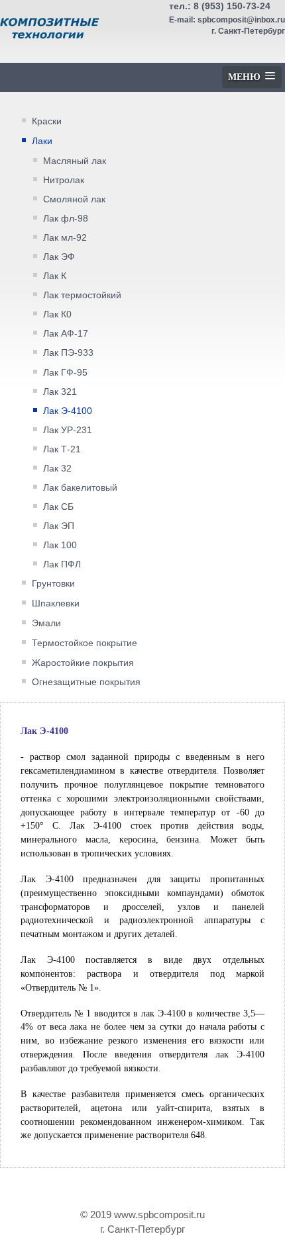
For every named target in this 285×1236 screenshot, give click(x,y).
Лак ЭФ (59, 257)
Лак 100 (60, 545)
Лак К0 (57, 314)
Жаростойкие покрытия (83, 662)
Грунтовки (53, 583)
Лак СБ (58, 507)
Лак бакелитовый (80, 488)
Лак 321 (60, 392)
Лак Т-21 (62, 449)
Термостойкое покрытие (84, 643)
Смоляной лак (74, 199)
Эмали (46, 623)
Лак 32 (57, 469)
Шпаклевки (56, 603)
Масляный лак (74, 161)
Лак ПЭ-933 (68, 353)
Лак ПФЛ (62, 564)
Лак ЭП (58, 526)
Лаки (42, 141)
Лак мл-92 (65, 238)
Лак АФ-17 (65, 334)
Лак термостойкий (82, 295)
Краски (47, 121)
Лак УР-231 (67, 430)
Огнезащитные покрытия (86, 682)
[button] (252, 77)
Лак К (54, 276)
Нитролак (63, 180)
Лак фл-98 (65, 219)
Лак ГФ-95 (65, 373)
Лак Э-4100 (67, 411)
